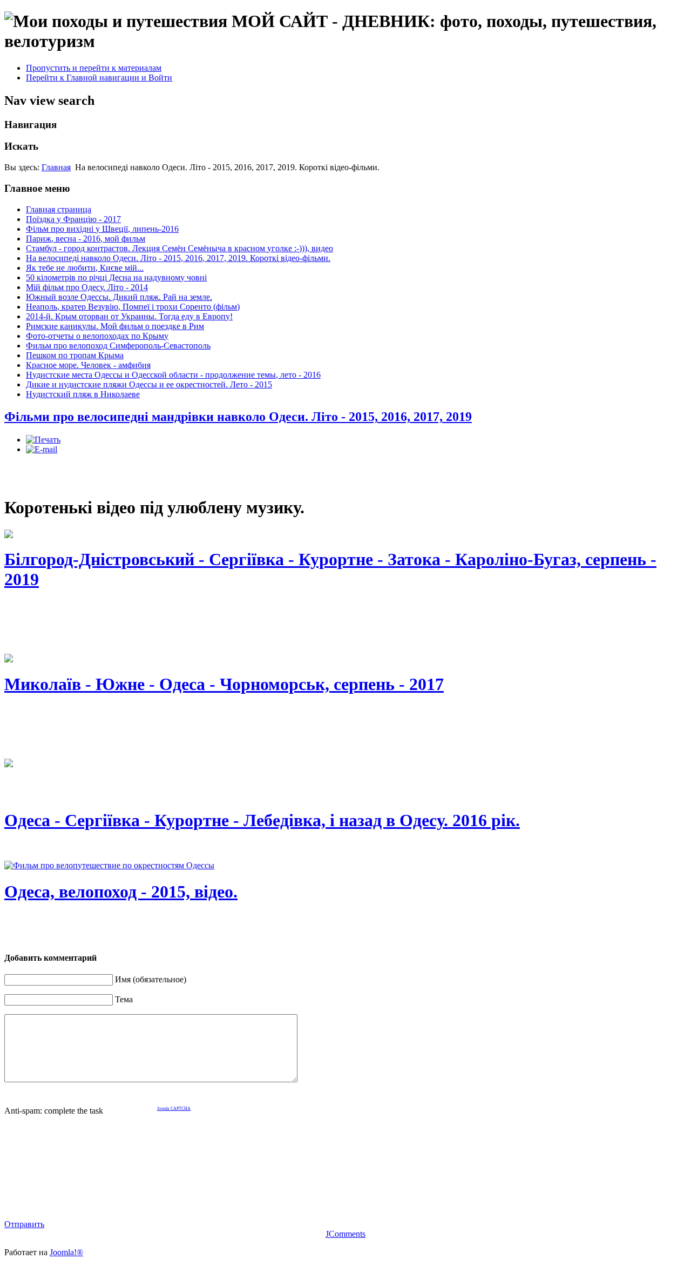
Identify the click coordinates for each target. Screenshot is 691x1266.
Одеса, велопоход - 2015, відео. (121, 891)
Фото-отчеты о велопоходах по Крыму (97, 335)
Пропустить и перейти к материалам (93, 67)
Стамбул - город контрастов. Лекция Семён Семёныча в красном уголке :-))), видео (179, 248)
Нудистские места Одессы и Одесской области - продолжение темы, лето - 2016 (173, 374)
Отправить (24, 1224)
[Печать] (43, 439)
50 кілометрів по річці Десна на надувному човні (116, 277)
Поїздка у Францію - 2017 (73, 219)
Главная (56, 167)
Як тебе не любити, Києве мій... (85, 267)
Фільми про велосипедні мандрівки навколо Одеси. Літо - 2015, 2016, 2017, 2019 (238, 417)
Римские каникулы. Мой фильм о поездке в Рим (115, 326)
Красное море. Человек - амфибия (88, 365)
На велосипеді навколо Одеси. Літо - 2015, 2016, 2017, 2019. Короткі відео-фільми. (178, 258)
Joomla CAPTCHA (174, 1108)
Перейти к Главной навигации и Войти (99, 77)
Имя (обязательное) (150, 979)
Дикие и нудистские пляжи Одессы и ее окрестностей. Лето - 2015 (149, 384)
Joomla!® (66, 1252)
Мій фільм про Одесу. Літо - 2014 (87, 287)
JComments (345, 1233)
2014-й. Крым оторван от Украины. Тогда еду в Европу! (129, 316)
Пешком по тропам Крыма (75, 355)
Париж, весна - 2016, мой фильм (85, 238)
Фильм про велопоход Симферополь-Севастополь (118, 345)
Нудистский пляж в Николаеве (83, 394)
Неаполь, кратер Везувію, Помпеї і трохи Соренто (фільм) (133, 306)
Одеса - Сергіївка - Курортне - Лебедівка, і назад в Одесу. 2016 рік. (262, 820)
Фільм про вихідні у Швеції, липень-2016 (102, 228)
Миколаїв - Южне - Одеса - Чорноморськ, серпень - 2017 (224, 684)
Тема (124, 999)
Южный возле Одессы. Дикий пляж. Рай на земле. (119, 297)
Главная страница (58, 209)
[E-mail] (41, 449)
